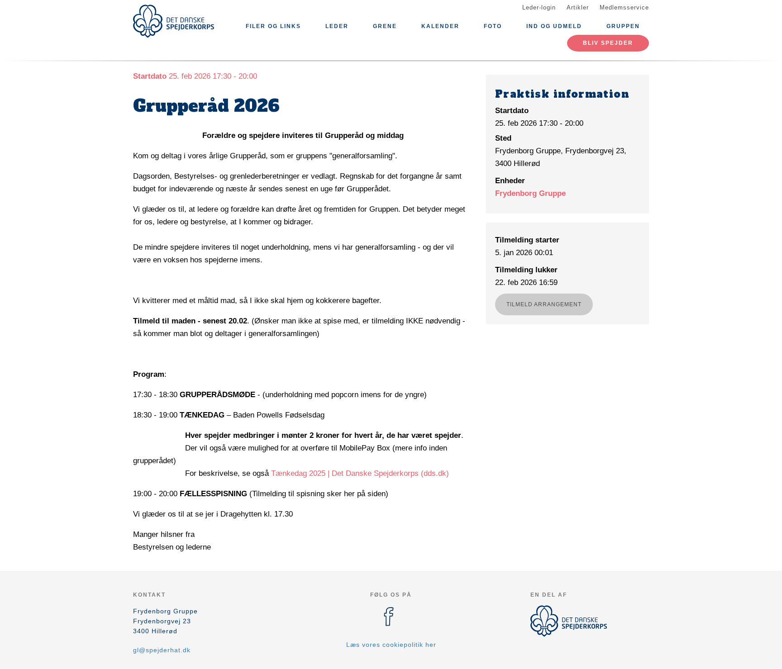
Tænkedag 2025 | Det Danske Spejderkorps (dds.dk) (360, 473)
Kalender (440, 26)
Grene (385, 26)
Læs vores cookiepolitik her (391, 644)
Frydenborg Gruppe (530, 193)
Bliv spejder (608, 43)
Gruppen (623, 26)
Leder (336, 26)
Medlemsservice (624, 7)
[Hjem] (174, 21)
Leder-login (539, 7)
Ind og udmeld (554, 26)
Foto (493, 26)
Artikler (578, 7)
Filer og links (273, 26)
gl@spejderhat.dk (162, 650)
